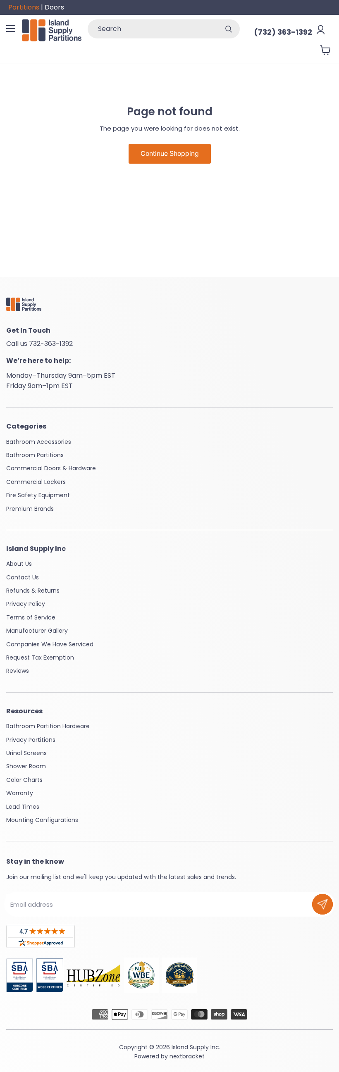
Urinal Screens (26, 753)
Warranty (19, 793)
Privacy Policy (25, 604)
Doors (54, 7)
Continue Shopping (170, 153)
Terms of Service (30, 617)
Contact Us (22, 577)
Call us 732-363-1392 (39, 343)
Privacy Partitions (30, 740)
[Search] (228, 28)
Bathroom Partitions (35, 455)
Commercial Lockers (36, 482)
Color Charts (24, 780)
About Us (19, 564)
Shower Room (26, 766)
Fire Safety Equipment (38, 495)
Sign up (322, 904)
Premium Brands (30, 509)
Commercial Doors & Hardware (51, 468)
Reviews (17, 671)
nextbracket (187, 1056)
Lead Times (22, 807)
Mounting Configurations (42, 820)
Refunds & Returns (33, 590)
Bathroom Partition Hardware (48, 726)
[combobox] (152, 28)
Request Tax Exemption (40, 657)
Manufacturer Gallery (37, 631)
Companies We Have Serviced (49, 644)
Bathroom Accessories (38, 442)
